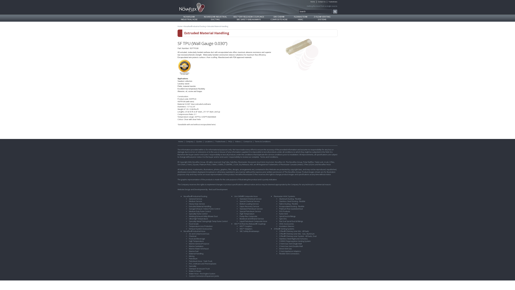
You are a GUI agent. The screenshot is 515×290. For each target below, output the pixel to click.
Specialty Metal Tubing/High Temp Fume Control (208, 221)
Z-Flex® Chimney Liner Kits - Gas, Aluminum (296, 234)
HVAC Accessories (286, 224)
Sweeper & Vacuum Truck (199, 268)
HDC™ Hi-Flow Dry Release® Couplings (250, 224)
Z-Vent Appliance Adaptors (290, 251)
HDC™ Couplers (246, 226)
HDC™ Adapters (246, 229)
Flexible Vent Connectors (289, 253)
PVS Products (284, 211)
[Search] (335, 12)
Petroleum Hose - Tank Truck (200, 261)
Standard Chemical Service (251, 199)
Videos (238, 141)
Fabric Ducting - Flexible (288, 204)
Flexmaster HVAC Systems (284, 196)
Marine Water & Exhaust (199, 248)
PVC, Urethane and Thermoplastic (202, 263)
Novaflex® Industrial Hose (194, 231)
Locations (209, 141)
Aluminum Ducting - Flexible (290, 199)
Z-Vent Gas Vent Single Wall (290, 243)
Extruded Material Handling (217, 26)
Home (312, 2)
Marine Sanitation (196, 246)
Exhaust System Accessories (200, 229)
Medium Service (195, 201)
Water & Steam (195, 271)
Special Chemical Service (250, 201)
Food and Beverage (197, 239)
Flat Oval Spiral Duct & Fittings (291, 221)
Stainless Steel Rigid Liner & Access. (293, 239)
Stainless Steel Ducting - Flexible (292, 201)
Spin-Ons (283, 219)
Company (190, 141)
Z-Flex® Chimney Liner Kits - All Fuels (294, 231)
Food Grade (194, 224)
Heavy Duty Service (197, 204)
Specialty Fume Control (198, 214)
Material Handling (196, 253)
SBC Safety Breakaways (249, 231)
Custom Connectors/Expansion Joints (204, 276)
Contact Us (321, 2)
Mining (191, 256)
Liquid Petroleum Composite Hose (253, 221)
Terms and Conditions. (269, 157)
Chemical (192, 236)
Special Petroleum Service (250, 211)
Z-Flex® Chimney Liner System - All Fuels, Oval (298, 236)
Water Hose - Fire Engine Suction (202, 273)
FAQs (230, 141)
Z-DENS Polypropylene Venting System (295, 241)
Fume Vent (283, 214)
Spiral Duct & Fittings (287, 216)
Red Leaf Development (218, 189)
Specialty (192, 266)
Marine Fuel (193, 251)
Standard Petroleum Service (251, 209)
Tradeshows (332, 2)
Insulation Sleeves (286, 226)
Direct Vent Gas (285, 248)
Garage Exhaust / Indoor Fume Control (204, 209)
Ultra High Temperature (198, 219)
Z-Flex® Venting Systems (284, 229)
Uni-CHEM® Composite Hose (246, 196)
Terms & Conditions (263, 141)
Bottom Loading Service (249, 204)
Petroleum (193, 258)
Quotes (199, 141)
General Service (195, 199)
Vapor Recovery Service (249, 206)
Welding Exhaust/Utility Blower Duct (203, 216)
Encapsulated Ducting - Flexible (291, 206)
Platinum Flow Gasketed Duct (291, 209)
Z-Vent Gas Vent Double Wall (291, 246)
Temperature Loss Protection (201, 226)
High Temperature (196, 241)
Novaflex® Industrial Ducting (195, 26)
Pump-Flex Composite (248, 216)
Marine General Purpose (199, 243)
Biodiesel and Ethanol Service (252, 219)
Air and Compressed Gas (199, 234)
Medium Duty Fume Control (200, 211)
